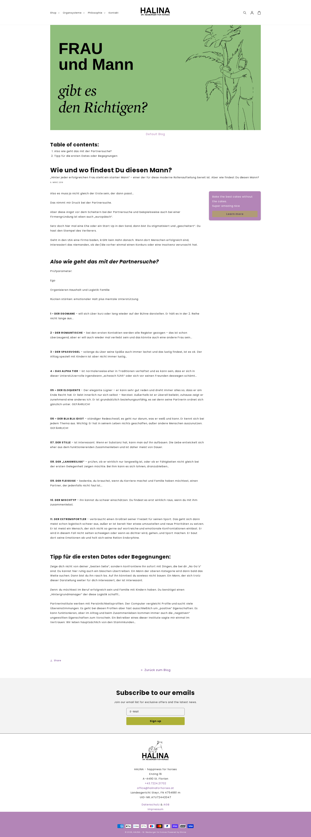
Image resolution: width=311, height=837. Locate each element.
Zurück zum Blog (157, 670)
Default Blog (155, 134)
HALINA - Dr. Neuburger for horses (150, 832)
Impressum (155, 809)
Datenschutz (151, 804)
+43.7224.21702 (155, 783)
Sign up (155, 721)
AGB (166, 804)
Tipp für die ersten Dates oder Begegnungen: (86, 156)
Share (57, 660)
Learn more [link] (234, 214)
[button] (244, 12)
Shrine (183, 832)
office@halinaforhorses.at (155, 788)
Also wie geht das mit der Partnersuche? (83, 151)
